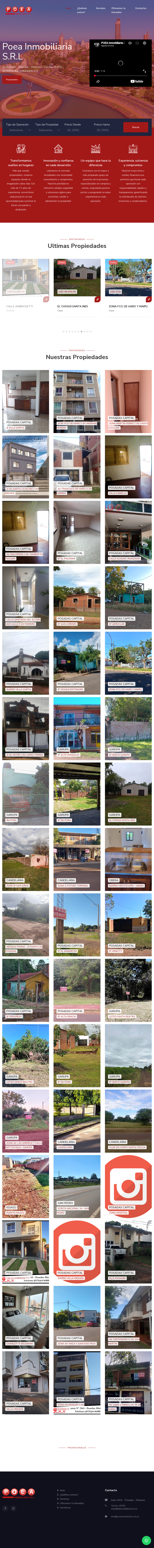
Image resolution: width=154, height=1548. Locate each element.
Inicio (68, 8)
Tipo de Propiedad (46, 124)
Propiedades (12, 79)
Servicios (100, 8)
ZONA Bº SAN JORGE (70, 306)
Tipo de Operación (17, 124)
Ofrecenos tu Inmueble (118, 10)
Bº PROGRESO (15, 306)
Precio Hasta (102, 124)
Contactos (140, 8)
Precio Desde (73, 124)
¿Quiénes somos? (82, 10)
